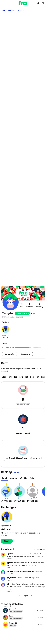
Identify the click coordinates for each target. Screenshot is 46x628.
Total (4, 478)
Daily (32, 478)
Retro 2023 (21, 377)
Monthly (13, 478)
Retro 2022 (26, 377)
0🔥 (33, 313)
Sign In (7, 541)
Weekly (23, 478)
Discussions (25, 354)
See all (16, 472)
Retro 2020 (37, 377)
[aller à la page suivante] (31, 595)
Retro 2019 (43, 377)
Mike (6, 498)
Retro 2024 (15, 377)
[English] (23, 3)
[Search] (38, 3)
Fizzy (20, 498)
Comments (9, 354)
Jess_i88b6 (32, 498)
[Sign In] (42, 3)
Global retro (4, 377)
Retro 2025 (10, 377)
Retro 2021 (32, 377)
